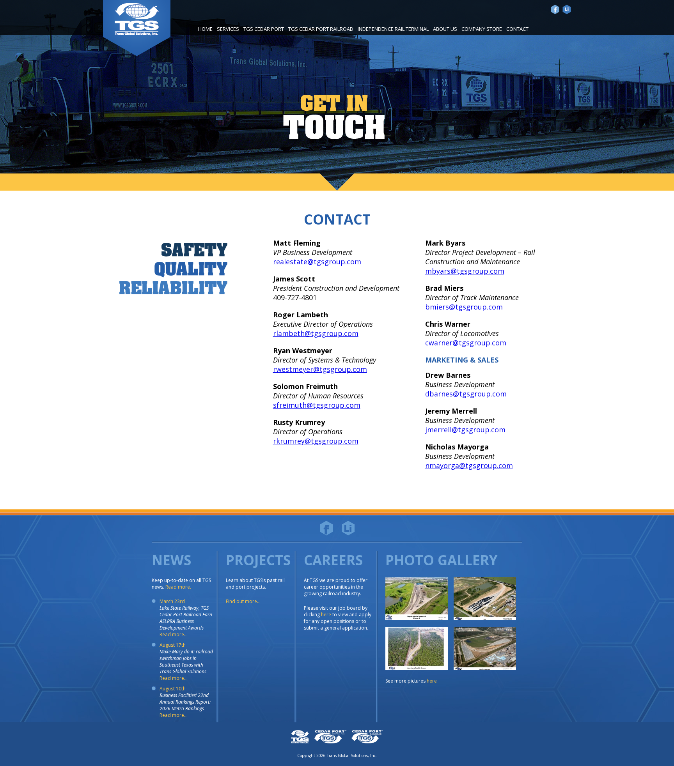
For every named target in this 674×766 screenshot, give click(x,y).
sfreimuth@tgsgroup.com (316, 405)
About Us (445, 28)
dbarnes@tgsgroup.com (466, 393)
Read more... (174, 634)
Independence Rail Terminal (393, 28)
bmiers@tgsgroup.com (464, 306)
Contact (517, 28)
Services (228, 28)
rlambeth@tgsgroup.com (315, 333)
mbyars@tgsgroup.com (464, 271)
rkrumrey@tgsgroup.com (315, 441)
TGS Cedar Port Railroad (320, 28)
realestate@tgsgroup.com (317, 261)
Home (205, 28)
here (326, 614)
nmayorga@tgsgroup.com (469, 465)
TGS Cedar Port (263, 28)
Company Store (481, 28)
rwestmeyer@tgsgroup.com (320, 369)
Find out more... (243, 601)
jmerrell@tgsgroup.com (465, 429)
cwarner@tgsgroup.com (465, 342)
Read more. (178, 587)
